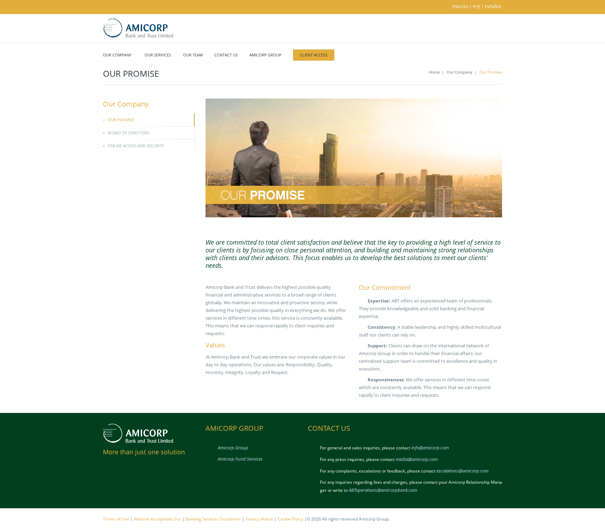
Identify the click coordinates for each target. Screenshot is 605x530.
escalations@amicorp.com (462, 471)
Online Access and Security (136, 145)
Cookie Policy (290, 519)
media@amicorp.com (417, 459)
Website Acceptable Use (157, 519)
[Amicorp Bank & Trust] (138, 27)
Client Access (313, 54)
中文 (476, 6)
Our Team (193, 54)
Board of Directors (128, 132)
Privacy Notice (259, 519)
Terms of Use (116, 519)
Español (493, 6)
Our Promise (121, 119)
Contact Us (226, 54)
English (460, 6)
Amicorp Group (265, 54)
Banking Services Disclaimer (213, 519)
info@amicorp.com (430, 447)
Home (434, 72)
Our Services (158, 54)
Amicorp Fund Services (240, 459)
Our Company (117, 54)
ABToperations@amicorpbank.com (383, 490)
